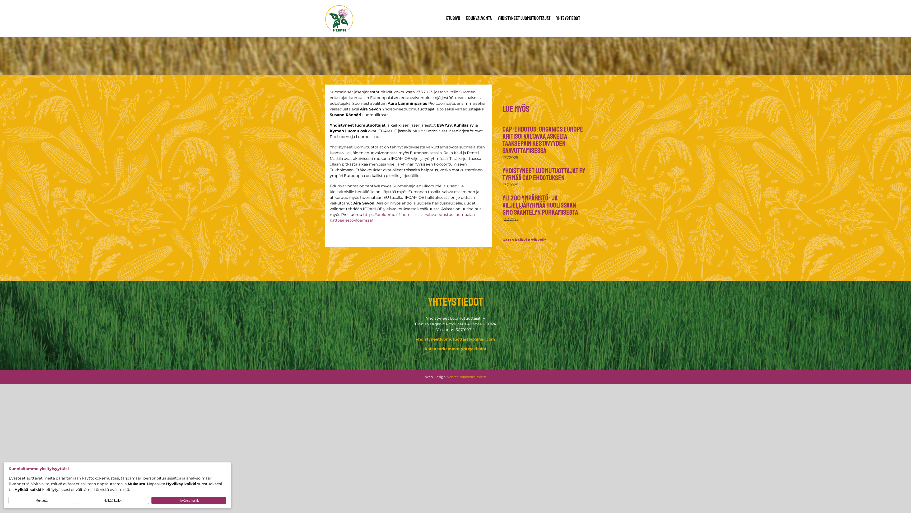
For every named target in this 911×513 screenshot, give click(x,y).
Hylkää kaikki (113, 500)
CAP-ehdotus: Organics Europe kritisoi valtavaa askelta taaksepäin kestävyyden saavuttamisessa (542, 140)
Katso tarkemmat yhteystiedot (455, 349)
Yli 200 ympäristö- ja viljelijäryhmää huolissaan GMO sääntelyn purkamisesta (540, 205)
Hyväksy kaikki (189, 500)
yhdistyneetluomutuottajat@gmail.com (455, 339)
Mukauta (41, 500)
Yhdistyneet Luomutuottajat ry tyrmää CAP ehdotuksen (543, 174)
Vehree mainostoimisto (466, 377)
